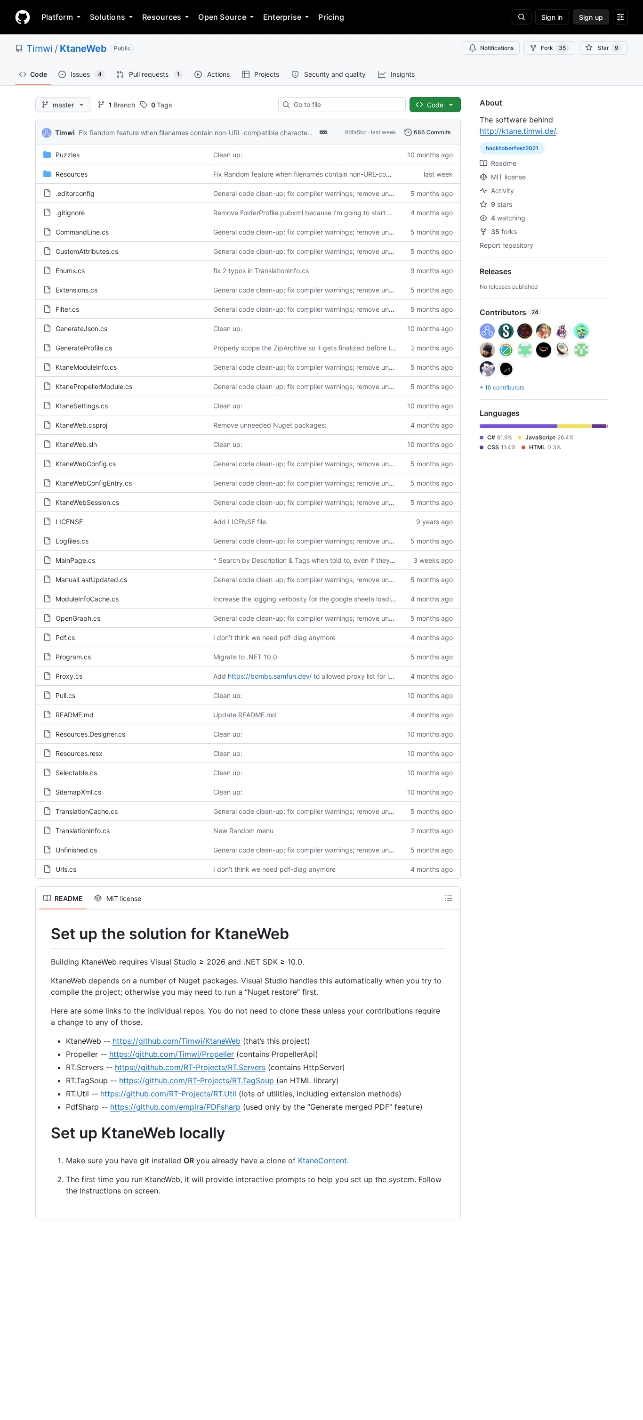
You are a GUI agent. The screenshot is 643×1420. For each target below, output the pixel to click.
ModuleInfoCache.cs (87, 599)
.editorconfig (75, 193)
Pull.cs (65, 695)
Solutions (107, 17)
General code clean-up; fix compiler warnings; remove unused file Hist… (323, 193)
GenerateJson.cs (81, 329)
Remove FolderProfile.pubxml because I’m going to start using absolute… (325, 213)
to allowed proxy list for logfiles (361, 676)
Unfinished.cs (76, 850)
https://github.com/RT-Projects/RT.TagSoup (196, 1080)
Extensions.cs (76, 290)
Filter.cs (67, 309)
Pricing (331, 17)
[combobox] (346, 104)
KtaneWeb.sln (76, 444)
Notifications (497, 47)
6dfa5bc (356, 132)
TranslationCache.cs (87, 811)
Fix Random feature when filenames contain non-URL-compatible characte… (196, 133)
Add (219, 676)
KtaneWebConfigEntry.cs (94, 483)
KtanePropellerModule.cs (94, 386)
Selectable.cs (76, 773)
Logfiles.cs (72, 541)
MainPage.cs (75, 560)
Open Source (222, 17)
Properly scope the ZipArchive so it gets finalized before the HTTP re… (322, 348)
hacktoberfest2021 (512, 148)
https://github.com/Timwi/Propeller (171, 1054)
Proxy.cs (69, 676)
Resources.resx (79, 753)
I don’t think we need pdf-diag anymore (274, 637)
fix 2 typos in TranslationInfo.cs (261, 271)
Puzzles (68, 155)
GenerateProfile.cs (84, 348)
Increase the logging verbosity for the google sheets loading (306, 599)
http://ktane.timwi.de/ (518, 131)
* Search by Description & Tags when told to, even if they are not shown (324, 560)
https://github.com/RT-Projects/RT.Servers (190, 1067)
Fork (553, 47)
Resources (161, 17)
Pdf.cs (65, 637)
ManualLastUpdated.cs (91, 580)
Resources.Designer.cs (90, 734)
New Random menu (243, 831)
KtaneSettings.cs (82, 406)
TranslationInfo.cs (83, 831)
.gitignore (70, 213)
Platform (57, 17)
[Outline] (449, 898)
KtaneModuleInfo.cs (86, 367)
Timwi (39, 48)
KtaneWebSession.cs (87, 502)
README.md (75, 715)
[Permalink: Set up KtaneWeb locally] (44, 1133)
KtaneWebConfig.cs (86, 464)
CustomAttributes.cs (87, 251)
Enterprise (282, 17)
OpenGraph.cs (78, 618)
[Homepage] (22, 16)
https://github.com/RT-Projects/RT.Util (168, 1093)
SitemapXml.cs (78, 792)
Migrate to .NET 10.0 (245, 657)
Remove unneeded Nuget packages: (270, 425)
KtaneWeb (83, 48)
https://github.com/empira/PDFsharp (175, 1107)
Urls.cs (66, 869)
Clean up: (227, 155)
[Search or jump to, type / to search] (521, 16)
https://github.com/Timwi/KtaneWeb (177, 1041)
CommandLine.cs (82, 232)
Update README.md (244, 715)
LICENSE (69, 522)
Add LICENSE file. (240, 522)
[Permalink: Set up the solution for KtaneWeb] (44, 934)
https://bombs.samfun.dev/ (270, 676)
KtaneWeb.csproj (81, 425)
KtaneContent (322, 1160)
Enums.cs (70, 271)
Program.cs (73, 657)
